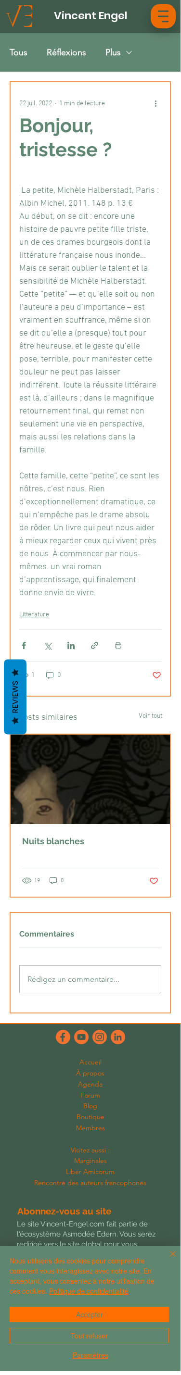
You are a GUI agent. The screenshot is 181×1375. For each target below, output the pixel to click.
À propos (90, 1073)
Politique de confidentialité (89, 1291)
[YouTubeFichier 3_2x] (81, 1037)
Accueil (90, 1062)
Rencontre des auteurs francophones (90, 1182)
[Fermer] (167, 1259)
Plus (113, 52)
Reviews (15, 697)
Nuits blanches (53, 841)
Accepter (89, 1314)
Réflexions (66, 52)
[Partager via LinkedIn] (71, 645)
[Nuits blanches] (90, 779)
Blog (90, 1105)
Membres (90, 1128)
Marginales (90, 1160)
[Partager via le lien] (94, 645)
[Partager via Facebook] (23, 645)
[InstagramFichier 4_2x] (99, 1037)
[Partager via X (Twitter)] (47, 645)
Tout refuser (89, 1335)
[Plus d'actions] (155, 103)
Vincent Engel (91, 15)
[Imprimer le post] (118, 645)
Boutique (90, 1116)
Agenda (90, 1084)
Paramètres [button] (90, 1355)
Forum (90, 1095)
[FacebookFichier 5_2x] (63, 1037)
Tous (18, 52)
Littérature (34, 615)
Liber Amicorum (90, 1171)
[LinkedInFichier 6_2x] (118, 1037)
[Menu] (163, 16)
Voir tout (150, 716)
